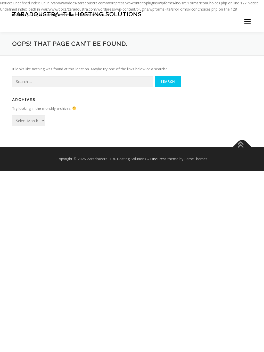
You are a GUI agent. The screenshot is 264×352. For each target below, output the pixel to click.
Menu (247, 22)
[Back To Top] (242, 147)
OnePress (158, 158)
